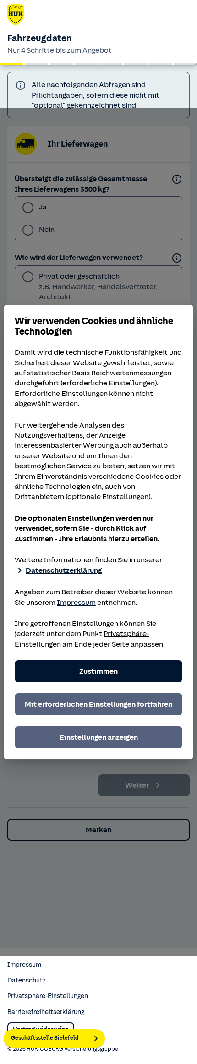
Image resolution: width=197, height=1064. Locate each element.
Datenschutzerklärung (64, 570)
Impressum (76, 602)
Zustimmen (98, 671)
